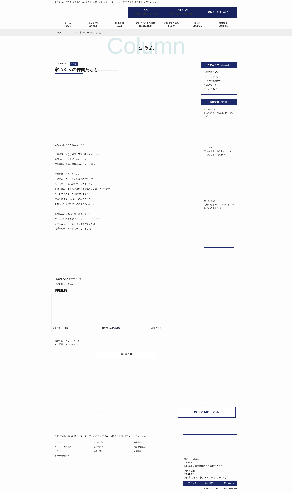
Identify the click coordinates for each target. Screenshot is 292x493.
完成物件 (210, 85)
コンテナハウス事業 (63, 447)
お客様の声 (98, 447)
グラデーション (72, 341)
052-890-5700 (85, 408)
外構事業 (137, 451)
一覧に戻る (124, 354)
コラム (209, 76)
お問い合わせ (228, 483)
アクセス (192, 483)
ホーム (57, 442)
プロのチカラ (71, 344)
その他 (73, 64)
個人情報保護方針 (62, 456)
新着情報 (210, 72)
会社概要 (98, 451)
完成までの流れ (140, 447)
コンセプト (98, 442)
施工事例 (137, 442)
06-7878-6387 (146, 408)
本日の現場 (211, 80)
